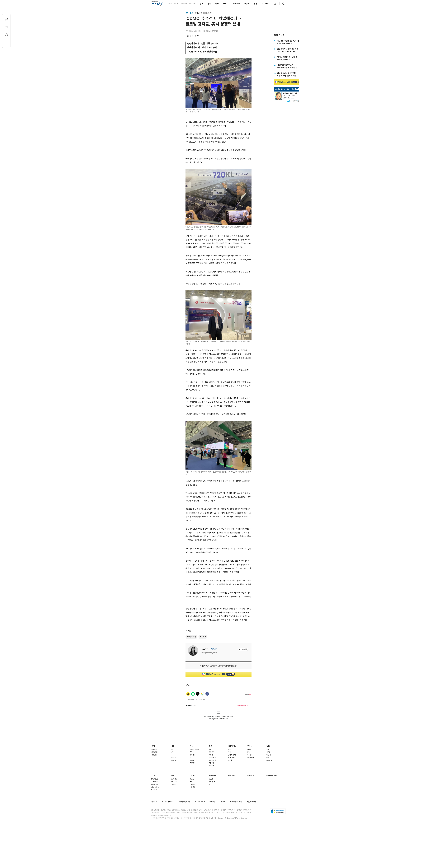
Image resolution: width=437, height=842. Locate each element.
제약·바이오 (199, 13)
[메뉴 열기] (275, 3)
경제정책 (153, 749)
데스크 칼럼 (174, 782)
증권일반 (192, 763)
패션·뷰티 (269, 755)
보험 (172, 752)
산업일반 (211, 766)
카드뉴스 (192, 784)
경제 (201, 4)
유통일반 (269, 760)
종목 (191, 752)
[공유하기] (6, 19)
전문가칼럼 (174, 779)
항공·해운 (212, 763)
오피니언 (265, 4)
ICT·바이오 (235, 4)
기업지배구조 (155, 787)
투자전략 (192, 755)
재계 (210, 749)
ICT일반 (230, 760)
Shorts (192, 779)
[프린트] (6, 34)
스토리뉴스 (154, 782)
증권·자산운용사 (194, 749)
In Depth (154, 790)
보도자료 (231, 775)
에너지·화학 (212, 760)
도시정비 (249, 755)
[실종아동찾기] (278, 93)
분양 (248, 752)
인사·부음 (250, 775)
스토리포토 (212, 782)
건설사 (249, 749)
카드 (172, 755)
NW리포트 (154, 779)
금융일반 (173, 760)
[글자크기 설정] (6, 42)
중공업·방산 (212, 757)
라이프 (176, 3)
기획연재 (192, 787)
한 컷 (210, 784)
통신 (229, 749)
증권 (217, 4)
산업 (225, 4)
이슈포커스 (154, 784)
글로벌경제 (154, 752)
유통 (255, 4)
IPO (191, 757)
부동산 (247, 4)
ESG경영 (184, 3)
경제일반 (153, 755)
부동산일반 (250, 757)
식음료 (268, 752)
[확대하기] (218, 60)
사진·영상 (192, 3)
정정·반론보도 (271, 775)
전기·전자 (212, 752)
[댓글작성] (6, 27)
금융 (209, 4)
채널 (267, 749)
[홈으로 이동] (157, 3)
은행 (172, 749)
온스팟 (211, 779)
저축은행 (173, 757)
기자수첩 (173, 784)
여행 (267, 757)
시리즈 (170, 3)
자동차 (211, 755)
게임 (229, 752)
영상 (191, 782)
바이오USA (208, 13)
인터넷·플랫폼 (232, 755)
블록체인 (192, 760)
